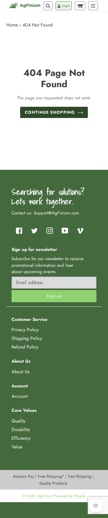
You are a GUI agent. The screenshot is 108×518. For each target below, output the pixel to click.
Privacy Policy (25, 329)
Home (12, 25)
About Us (20, 371)
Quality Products (53, 483)
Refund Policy (25, 347)
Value (17, 446)
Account (20, 396)
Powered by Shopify (70, 496)
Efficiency (21, 438)
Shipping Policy (27, 338)
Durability (21, 429)
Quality (18, 421)
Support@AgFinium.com (56, 213)
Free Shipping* (51, 476)
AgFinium (44, 496)
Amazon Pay (24, 476)
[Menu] (93, 5)
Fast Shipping (80, 476)
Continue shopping (50, 112)
